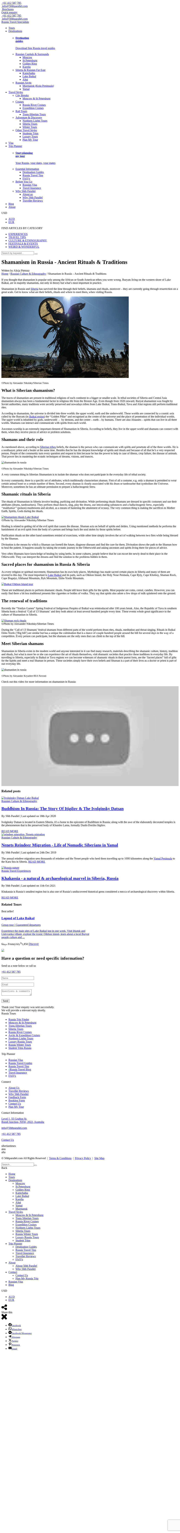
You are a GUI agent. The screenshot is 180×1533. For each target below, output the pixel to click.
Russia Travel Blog (19, 1069)
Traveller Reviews (32, 200)
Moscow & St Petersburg (36, 98)
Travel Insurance (31, 187)
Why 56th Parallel (25, 191)
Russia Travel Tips (32, 175)
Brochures (7, 9)
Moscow (27, 57)
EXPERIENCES (18, 234)
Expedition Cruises (33, 108)
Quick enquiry (9, 12)
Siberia (34, 288)
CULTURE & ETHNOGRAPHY (27, 240)
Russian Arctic (23, 82)
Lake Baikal (29, 76)
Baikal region (36, 416)
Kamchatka (28, 73)
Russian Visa (29, 184)
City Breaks (22, 95)
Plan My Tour (30, 139)
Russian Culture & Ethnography (19, 801)
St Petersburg (29, 60)
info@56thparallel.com (14, 1127)
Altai (25, 79)
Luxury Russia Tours (20, 1041)
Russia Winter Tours (19, 1044)
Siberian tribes (48, 446)
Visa (10, 142)
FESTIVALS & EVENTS (23, 243)
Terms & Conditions (60, 1158)
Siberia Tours (29, 123)
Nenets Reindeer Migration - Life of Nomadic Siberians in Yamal (59, 845)
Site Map (99, 1158)
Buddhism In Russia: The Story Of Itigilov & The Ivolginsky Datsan (62, 808)
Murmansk (21, 1208)
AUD (11, 218)
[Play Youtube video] (90, 736)
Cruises (19, 101)
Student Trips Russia (19, 1047)
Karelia (26, 66)
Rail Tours (21, 111)
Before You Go (23, 181)
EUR (11, 222)
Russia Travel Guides (20, 1063)
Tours (11, 27)
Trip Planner (15, 146)
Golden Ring (29, 63)
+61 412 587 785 (11, 2)
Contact (12, 1272)
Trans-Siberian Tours (34, 114)
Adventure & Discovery (28, 117)
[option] (45, 928)
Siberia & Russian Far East (30, 69)
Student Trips (22, 1240)
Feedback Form (17, 1097)
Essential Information (27, 168)
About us (27, 194)
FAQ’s (26, 178)
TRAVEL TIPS (17, 237)
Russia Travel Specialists (15, 21)
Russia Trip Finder (18, 1019)
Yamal (26, 89)
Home (11, 1173)
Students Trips (30, 133)
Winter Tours (29, 127)
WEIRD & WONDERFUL (23, 246)
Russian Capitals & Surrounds (32, 54)
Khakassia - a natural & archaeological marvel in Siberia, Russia (59, 878)
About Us (13, 1087)
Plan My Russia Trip (26, 1278)
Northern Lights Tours (34, 120)
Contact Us (14, 1103)
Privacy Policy (83, 1158)
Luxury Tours (30, 136)
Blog (11, 203)
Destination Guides (33, 172)
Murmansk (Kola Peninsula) (38, 85)
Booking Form (16, 1100)
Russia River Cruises (34, 104)
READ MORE (9, 831)
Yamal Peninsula (163, 858)
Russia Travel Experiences (16, 870)
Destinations (15, 31)
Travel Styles (15, 92)
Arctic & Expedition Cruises (24, 1035)
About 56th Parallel (26, 1265)
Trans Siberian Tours (26, 1218)
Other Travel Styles (26, 130)
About (11, 206)
